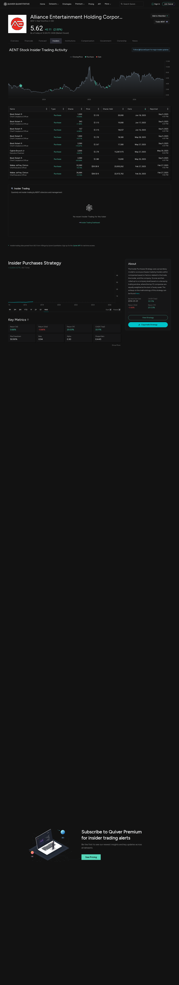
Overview (14, 41)
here (137, 293)
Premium (79, 4)
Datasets (53, 4)
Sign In (157, 4)
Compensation (87, 41)
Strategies (66, 4)
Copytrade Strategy (149, 325)
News (135, 41)
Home (42, 4)
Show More (116, 345)
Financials (29, 41)
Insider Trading (22, 188)
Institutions (70, 41)
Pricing (91, 4)
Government (105, 41)
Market (115, 310)
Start (107, 310)
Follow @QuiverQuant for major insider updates (150, 50)
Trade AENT (160, 22)
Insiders (55, 41)
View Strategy (148, 318)
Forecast (43, 41)
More (107, 4)
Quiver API (76, 245)
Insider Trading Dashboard (90, 222)
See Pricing (91, 857)
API (99, 4)
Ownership (122, 41)
